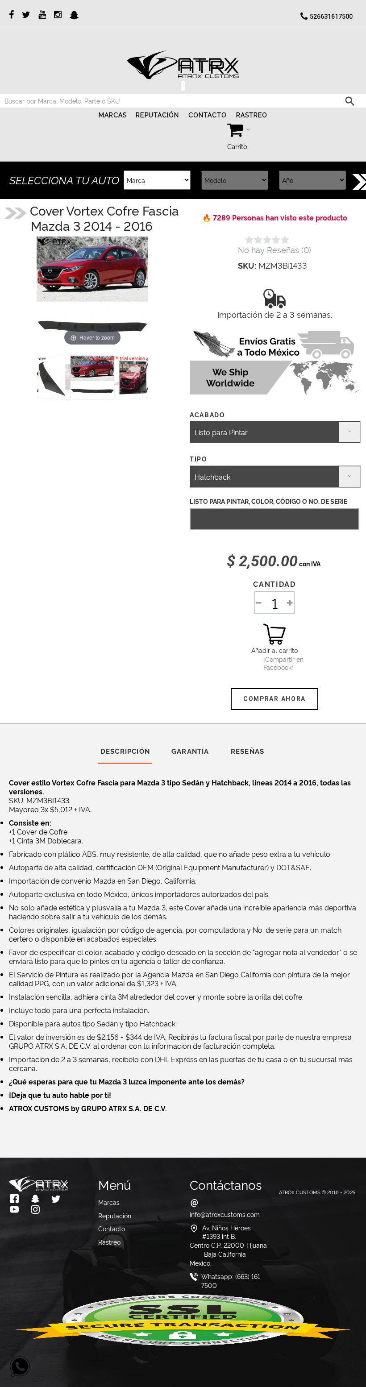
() (274, 249)
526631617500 (331, 16)
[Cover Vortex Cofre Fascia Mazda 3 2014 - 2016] (92, 377)
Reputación (157, 115)
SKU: (247, 265)
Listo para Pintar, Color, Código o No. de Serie (268, 501)
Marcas (113, 115)
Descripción (125, 751)
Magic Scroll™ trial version (116, 358)
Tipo (199, 458)
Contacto (207, 115)
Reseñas (247, 751)
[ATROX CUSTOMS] (183, 65)
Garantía (190, 751)
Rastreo (252, 115)
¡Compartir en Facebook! (274, 663)
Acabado (208, 414)
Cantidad (274, 584)
